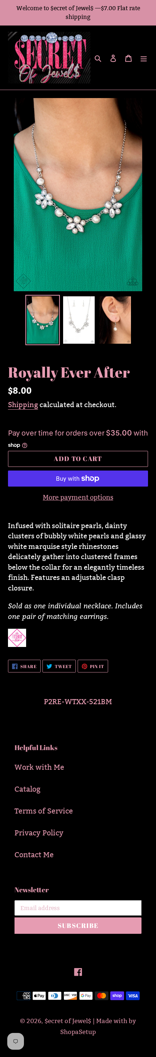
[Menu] (143, 57)
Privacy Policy (39, 832)
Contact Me (34, 854)
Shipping (23, 404)
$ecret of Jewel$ (68, 1021)
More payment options (78, 497)
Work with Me (39, 767)
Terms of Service (44, 811)
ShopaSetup (78, 1032)
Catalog (28, 789)
